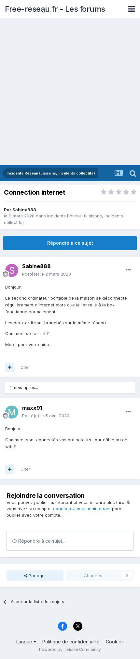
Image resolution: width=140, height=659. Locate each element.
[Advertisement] (70, 92)
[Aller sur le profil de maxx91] (11, 412)
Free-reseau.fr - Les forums (55, 9)
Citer (25, 367)
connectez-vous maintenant (82, 508)
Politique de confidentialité (71, 641)
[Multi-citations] (9, 367)
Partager (36, 575)
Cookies (115, 641)
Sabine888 (24, 209)
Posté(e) (46, 274)
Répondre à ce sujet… (41, 541)
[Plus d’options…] (128, 270)
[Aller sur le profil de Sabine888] (11, 270)
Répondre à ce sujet (70, 243)
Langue (25, 641)
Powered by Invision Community (70, 649)
